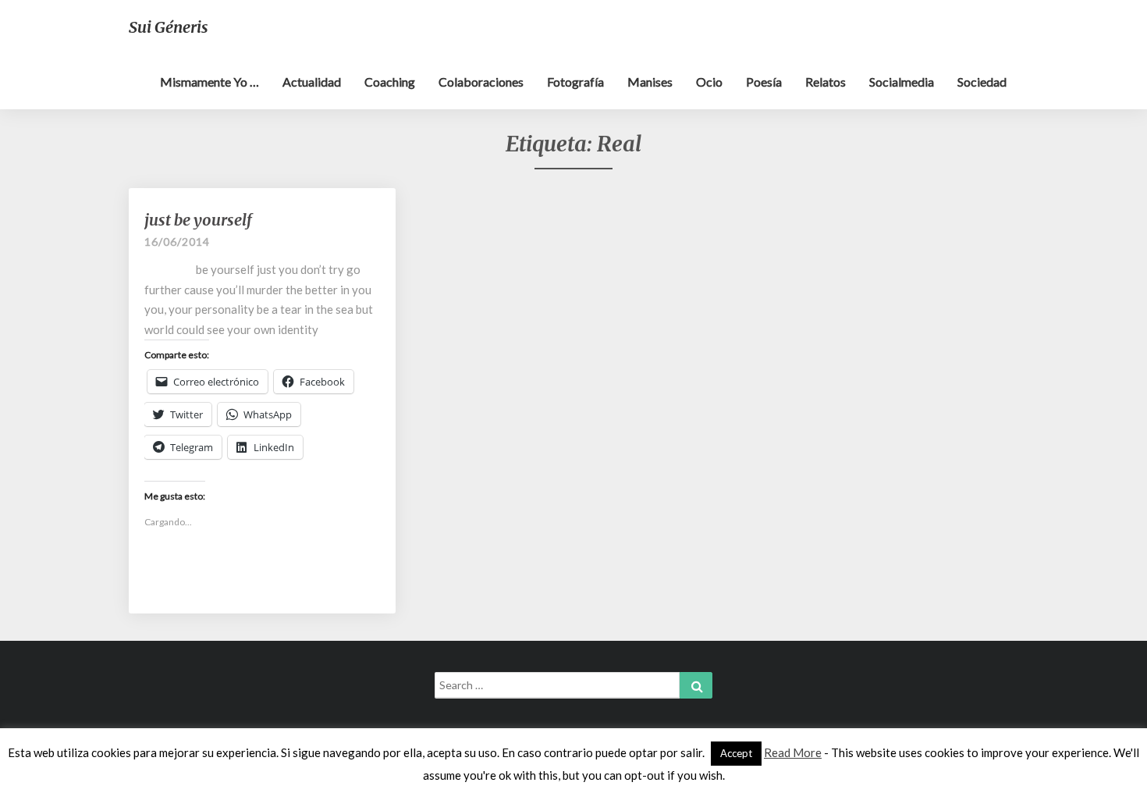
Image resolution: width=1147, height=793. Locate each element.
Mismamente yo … (209, 81)
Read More (793, 752)
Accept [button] (736, 753)
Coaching (389, 81)
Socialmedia (901, 81)
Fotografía (575, 81)
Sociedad (982, 81)
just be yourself (198, 219)
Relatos (825, 81)
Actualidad (311, 81)
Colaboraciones (481, 81)
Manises (650, 81)
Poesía (764, 81)
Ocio (709, 81)
